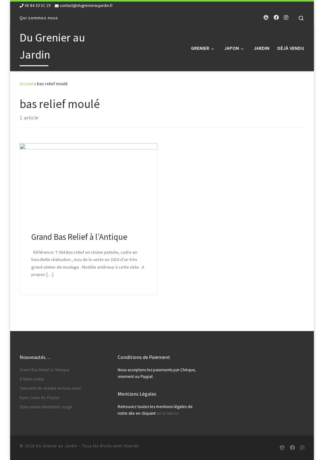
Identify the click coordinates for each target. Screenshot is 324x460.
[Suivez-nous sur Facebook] (276, 17)
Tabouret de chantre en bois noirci (51, 388)
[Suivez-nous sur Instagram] (286, 17)
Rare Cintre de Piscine (39, 397)
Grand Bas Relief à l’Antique (79, 236)
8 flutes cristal (32, 379)
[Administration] (266, 17)
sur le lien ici (167, 413)
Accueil (26, 83)
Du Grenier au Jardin (57, 446)
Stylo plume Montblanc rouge (46, 407)
